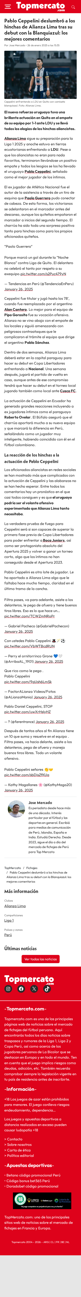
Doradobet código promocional (32, 1186)
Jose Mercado (40, 802)
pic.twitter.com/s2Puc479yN (43, 273)
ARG (46, 1242)
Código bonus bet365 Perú (28, 1180)
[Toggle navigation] (7, 6)
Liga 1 (9, 920)
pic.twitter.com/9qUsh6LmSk (28, 681)
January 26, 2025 (18, 289)
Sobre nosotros (19, 1144)
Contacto (14, 1139)
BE (62, 1242)
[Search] (73, 6)
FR (57, 1242)
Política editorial (20, 1155)
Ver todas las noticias (40, 959)
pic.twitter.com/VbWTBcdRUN (29, 646)
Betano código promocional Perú (33, 1175)
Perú (8, 934)
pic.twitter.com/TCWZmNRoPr (29, 616)
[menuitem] (73, 6)
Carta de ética (19, 1150)
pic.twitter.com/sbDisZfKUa (26, 774)
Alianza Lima (15, 906)
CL (52, 1242)
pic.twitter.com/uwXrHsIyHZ (27, 711)
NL (68, 1242)
